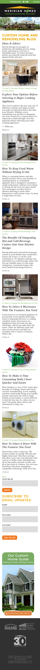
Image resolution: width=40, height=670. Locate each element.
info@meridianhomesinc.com (20, 661)
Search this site (7, 479)
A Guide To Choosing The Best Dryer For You (18, 440)
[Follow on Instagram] (26, 2)
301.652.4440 (15, 2)
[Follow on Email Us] (27, 2)
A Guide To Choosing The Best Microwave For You (20, 303)
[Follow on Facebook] (24, 2)
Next (4, 477)
